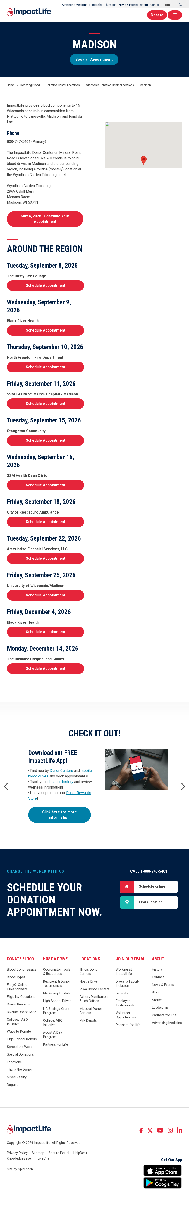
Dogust (12, 1085)
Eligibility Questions (21, 997)
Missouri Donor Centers (91, 1011)
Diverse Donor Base (21, 1012)
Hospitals (95, 4)
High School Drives (57, 1001)
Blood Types (16, 977)
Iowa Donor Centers (94, 989)
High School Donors (22, 1039)
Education (110, 4)
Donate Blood (20, 958)
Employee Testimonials (125, 1003)
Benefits (122, 993)
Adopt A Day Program (52, 1035)
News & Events (128, 4)
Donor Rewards (18, 1004)
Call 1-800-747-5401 (148, 871)
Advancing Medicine (74, 4)
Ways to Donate (19, 1032)
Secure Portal (59, 1153)
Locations (14, 1062)
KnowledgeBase (19, 1158)
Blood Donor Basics (21, 970)
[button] (143, 160)
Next (183, 786)
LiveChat (44, 1158)
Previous (6, 786)
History (157, 970)
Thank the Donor (19, 1070)
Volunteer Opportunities (126, 1015)
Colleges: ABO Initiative (17, 1022)
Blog (155, 992)
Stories (157, 1000)
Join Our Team (130, 958)
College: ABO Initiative (52, 1023)
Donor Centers (61, 770)
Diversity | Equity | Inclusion (128, 984)
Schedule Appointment (45, 285)
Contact (155, 4)
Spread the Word (19, 1047)
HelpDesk (80, 1153)
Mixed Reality (17, 1077)
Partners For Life (55, 1045)
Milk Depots (88, 1021)
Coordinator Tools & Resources (56, 972)
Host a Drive (55, 958)
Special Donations (20, 1054)
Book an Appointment (94, 59)
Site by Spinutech (20, 1169)
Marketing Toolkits (57, 993)
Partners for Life (128, 1025)
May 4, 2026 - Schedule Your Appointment (45, 219)
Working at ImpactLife (124, 972)
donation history (60, 782)
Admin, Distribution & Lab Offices (94, 999)
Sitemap (38, 1153)
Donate (157, 15)
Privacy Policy (17, 1153)
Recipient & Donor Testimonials (56, 984)
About (144, 4)
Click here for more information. (59, 815)
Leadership (160, 1008)
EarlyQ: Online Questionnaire (17, 987)
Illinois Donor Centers (89, 972)
